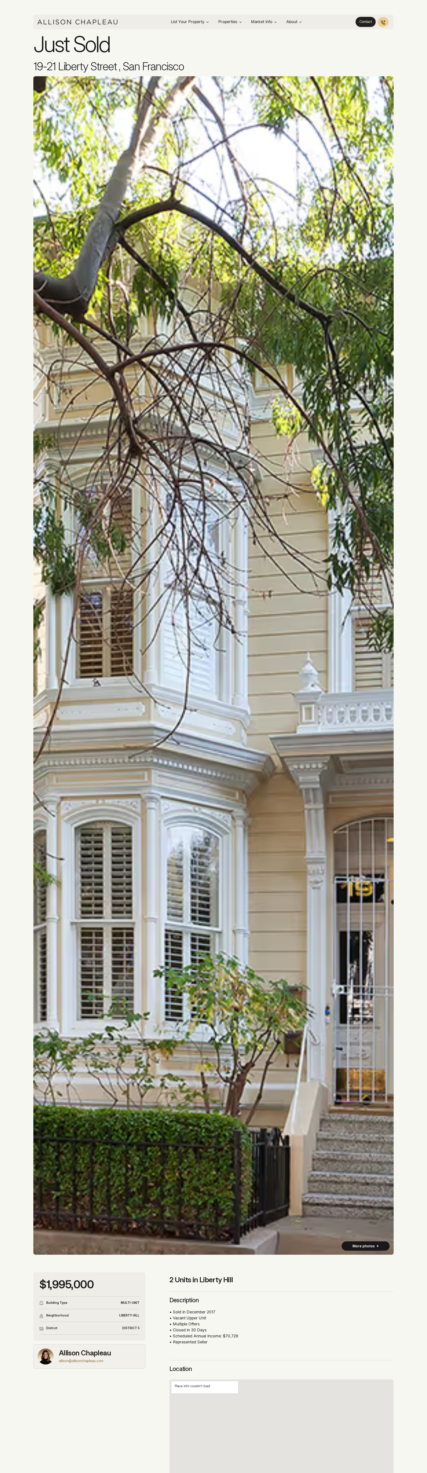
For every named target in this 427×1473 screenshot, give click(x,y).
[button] (190, 22)
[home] (77, 22)
